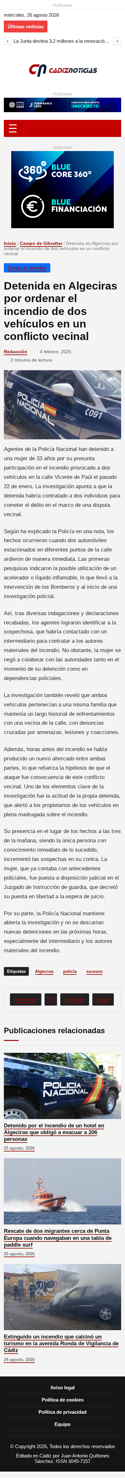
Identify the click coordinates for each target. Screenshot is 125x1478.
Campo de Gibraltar (41, 243)
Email (103, 999)
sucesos (94, 971)
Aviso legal (62, 1387)
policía (70, 971)
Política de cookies (63, 1399)
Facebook (26, 999)
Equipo (62, 1424)
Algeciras (44, 971)
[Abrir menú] (62, 128)
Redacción (15, 351)
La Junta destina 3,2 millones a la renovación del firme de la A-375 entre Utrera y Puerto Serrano (62, 41)
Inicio (10, 243)
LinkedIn (74, 999)
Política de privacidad (62, 1412)
